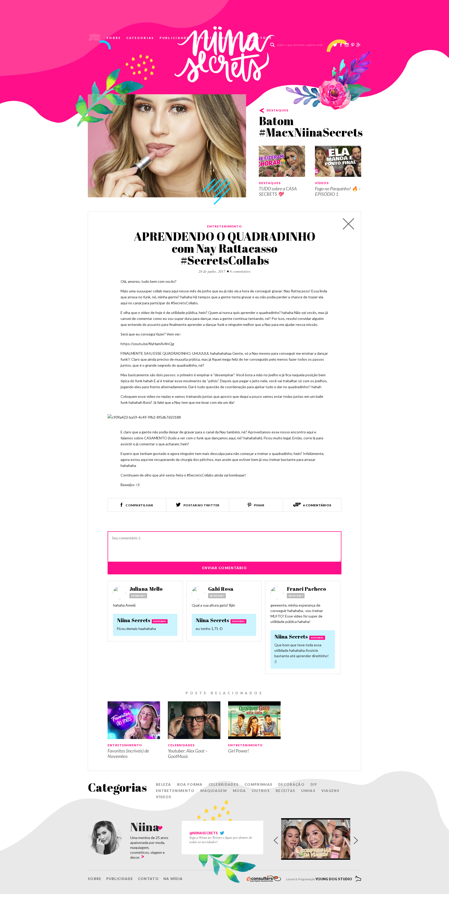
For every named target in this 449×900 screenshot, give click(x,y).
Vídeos (322, 183)
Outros (261, 791)
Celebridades (181, 745)
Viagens (330, 791)
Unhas (308, 791)
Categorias (140, 37)
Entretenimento (224, 226)
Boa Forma (190, 784)
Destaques (277, 110)
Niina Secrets (133, 620)
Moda (239, 791)
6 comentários (240, 271)
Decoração (291, 784)
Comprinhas (258, 784)
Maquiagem (213, 791)
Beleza (163, 784)
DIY (314, 784)
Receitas (285, 791)
